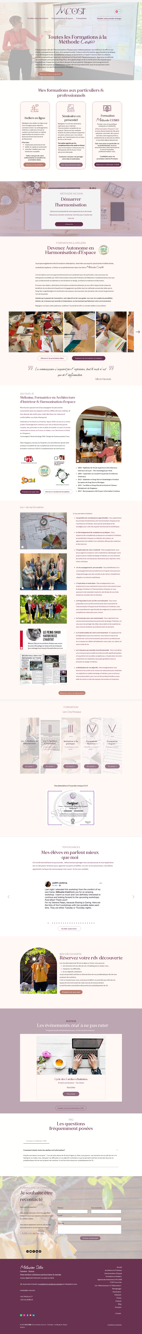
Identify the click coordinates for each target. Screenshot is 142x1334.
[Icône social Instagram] (24, 1315)
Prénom (60, 1208)
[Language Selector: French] (118, 11)
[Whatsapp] (21, 1315)
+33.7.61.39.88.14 (26, 1300)
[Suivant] (133, 897)
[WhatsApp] (27, 1251)
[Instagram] (40, 1251)
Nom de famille (96, 1208)
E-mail (60, 1215)
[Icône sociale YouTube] (30, 1315)
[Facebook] (33, 1251)
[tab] (36, 1141)
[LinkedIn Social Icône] (34, 1315)
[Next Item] (138, 332)
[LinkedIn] (37, 1251)
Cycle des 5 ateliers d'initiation (71, 1079)
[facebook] (27, 1315)
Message (61, 1223)
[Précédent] (8, 897)
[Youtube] (30, 1251)
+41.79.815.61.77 (26, 1296)
